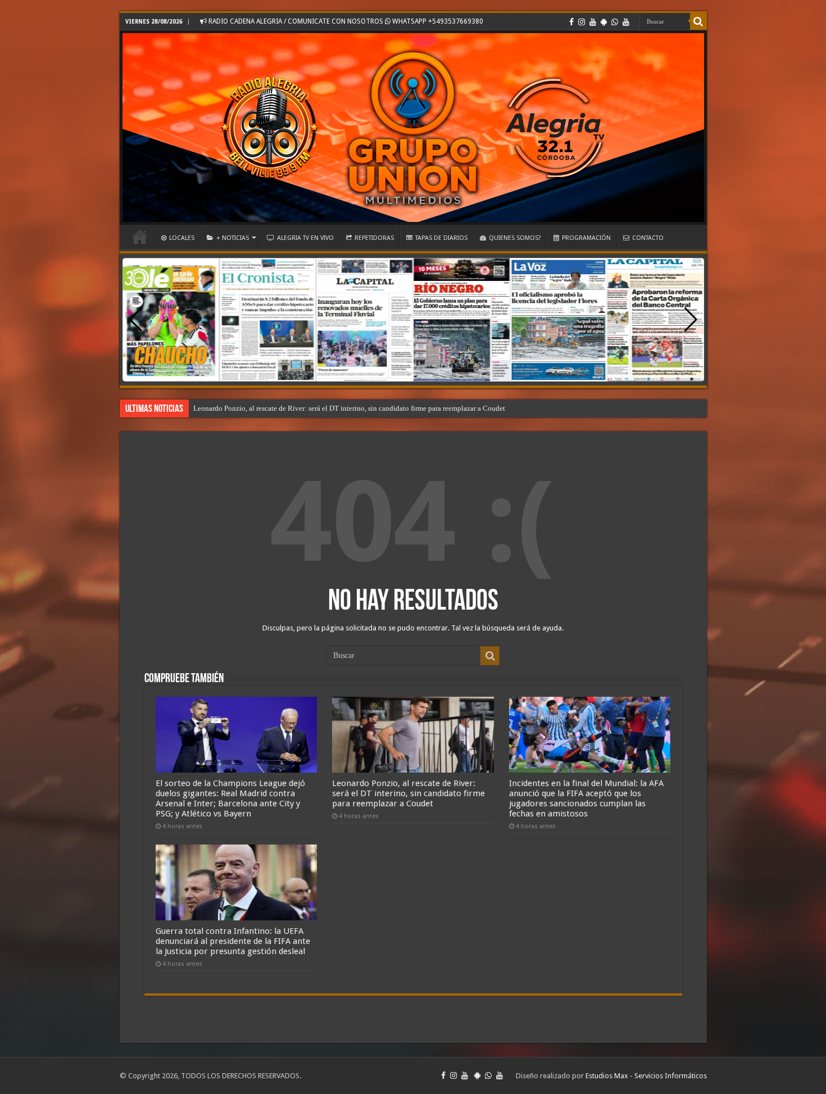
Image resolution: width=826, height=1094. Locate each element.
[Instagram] (581, 22)
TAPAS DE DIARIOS (441, 238)
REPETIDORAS (374, 238)
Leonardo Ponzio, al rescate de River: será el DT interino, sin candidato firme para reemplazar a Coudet (349, 408)
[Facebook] (571, 22)
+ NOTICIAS (232, 238)
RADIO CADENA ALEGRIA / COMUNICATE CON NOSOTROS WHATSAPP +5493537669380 (345, 21)
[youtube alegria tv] (625, 22)
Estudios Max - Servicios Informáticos (646, 1076)
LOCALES (181, 238)
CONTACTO (648, 238)
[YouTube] (592, 22)
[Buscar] (698, 21)
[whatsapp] (614, 22)
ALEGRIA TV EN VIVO (305, 238)
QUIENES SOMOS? (515, 238)
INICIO (140, 236)
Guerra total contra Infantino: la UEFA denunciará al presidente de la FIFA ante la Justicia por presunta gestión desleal (233, 941)
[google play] (604, 22)
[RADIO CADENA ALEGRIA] (413, 127)
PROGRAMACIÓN (586, 238)
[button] (690, 319)
